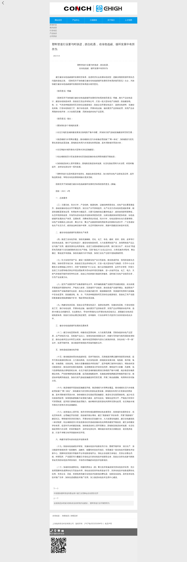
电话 (51, 534)
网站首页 (58, 20)
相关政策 (53, 28)
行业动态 (53, 30)
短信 (62, 534)
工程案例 (93, 20)
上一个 (81, 500)
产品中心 (75, 20)
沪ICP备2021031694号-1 (94, 524)
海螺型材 (74, 516)
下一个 (75, 490)
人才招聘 (128, 20)
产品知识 (53, 33)
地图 (55, 534)
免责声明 (108, 524)
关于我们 (111, 20)
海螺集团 (65, 516)
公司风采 (53, 36)
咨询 (59, 534)
